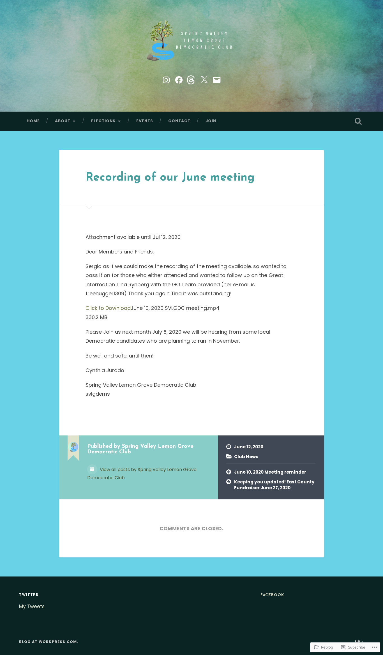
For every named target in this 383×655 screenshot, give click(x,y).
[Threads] (191, 79)
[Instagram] (166, 79)
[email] (216, 79)
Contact (179, 121)
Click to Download (108, 308)
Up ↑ (359, 641)
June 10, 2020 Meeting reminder (270, 472)
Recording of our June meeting (170, 177)
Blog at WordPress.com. (48, 641)
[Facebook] (178, 79)
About (62, 121)
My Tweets (32, 606)
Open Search (358, 121)
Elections (103, 121)
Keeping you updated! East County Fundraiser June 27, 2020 (274, 485)
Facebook (272, 595)
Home (33, 121)
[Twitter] (204, 79)
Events (144, 121)
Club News (246, 457)
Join (211, 121)
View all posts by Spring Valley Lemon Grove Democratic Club (142, 473)
